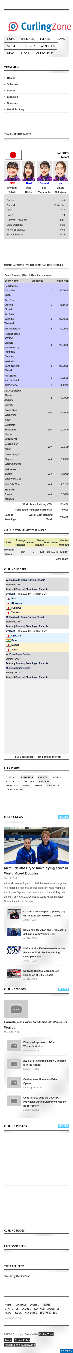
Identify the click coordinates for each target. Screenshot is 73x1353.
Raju (14, 640)
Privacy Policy (22, 1340)
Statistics (12, 97)
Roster (11, 78)
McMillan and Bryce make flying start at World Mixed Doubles (36, 871)
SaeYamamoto (44, 190)
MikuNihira (28, 190)
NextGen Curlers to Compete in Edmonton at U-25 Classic (41, 973)
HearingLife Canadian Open (11, 290)
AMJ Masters (12, 328)
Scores (12, 46)
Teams (60, 39)
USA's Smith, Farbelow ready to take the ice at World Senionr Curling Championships (44, 952)
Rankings (27, 39)
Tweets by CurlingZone (17, 1276)
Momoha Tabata (9, 552)
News (11, 53)
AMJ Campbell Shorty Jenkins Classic (12, 397)
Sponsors (12, 103)
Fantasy (29, 46)
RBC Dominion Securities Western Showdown (10, 429)
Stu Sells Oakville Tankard (9, 318)
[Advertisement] (38, 250)
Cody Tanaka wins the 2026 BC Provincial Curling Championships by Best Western (44, 1101)
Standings (31, 589)
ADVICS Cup (11, 385)
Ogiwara (16, 635)
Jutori (14, 649)
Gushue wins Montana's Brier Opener (40, 1081)
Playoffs (43, 589)
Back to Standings (10, 517)
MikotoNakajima (60, 190)
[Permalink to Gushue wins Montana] (14, 1082)
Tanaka (15, 612)
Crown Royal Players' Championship (12, 459)
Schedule (12, 84)
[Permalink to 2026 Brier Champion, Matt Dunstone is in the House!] (14, 1063)
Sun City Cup (11, 484)
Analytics (48, 46)
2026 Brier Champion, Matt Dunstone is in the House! (44, 1063)
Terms (8, 1340)
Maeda (15, 645)
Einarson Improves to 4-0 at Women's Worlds (39, 1044)
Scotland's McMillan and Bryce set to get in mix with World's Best (44, 932)
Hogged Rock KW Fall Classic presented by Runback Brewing (12, 345)
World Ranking (15, 109)
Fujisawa (16, 607)
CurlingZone (46, 1334)
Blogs (25, 53)
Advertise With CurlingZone (20, 1344)
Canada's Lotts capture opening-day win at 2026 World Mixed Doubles (44, 913)
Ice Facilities (44, 53)
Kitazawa (16, 603)
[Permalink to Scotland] (14, 931)
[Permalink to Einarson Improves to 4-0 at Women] (14, 1045)
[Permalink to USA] (14, 950)
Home (11, 39)
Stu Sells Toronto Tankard (9, 494)
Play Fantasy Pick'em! (49, 757)
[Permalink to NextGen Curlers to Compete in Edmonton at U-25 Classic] (14, 973)
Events (45, 39)
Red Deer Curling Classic (9, 304)
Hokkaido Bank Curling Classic (11, 365)
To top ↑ (66, 1351)
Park (14, 598)
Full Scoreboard (24, 757)
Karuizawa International (11, 378)
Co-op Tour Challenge (10, 412)
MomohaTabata (12, 190)
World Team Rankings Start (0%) (33, 509)
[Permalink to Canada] (14, 914)
